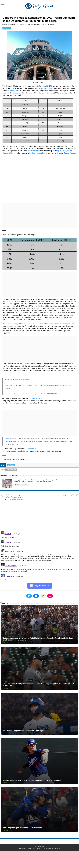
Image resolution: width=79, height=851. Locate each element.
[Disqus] (39, 555)
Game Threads (36, 24)
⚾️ (39, 585)
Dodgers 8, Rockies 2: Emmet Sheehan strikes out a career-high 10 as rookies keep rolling (14, 497)
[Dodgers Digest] (39, 5)
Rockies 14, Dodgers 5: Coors (64, 495)
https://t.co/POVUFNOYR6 (48, 394)
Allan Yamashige (9, 24)
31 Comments (49, 24)
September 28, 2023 (36, 398)
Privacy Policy (39, 846)
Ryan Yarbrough (11, 469)
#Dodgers (24, 379)
